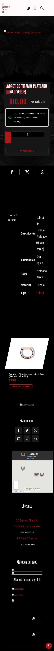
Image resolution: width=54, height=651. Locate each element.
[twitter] (35, 430)
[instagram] (18, 438)
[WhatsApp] (42, 172)
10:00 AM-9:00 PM (27, 544)
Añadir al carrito (28, 151)
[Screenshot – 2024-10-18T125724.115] (40, 634)
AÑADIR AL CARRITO (20, 386)
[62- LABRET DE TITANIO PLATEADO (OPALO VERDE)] (27, 32)
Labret (40, 292)
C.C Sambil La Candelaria (27, 526)
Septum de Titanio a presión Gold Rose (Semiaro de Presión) (26, 375)
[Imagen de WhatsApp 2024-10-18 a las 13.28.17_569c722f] (40, 618)
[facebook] (18, 430)
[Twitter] (27, 172)
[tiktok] (27, 430)
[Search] (42, 8)
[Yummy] (27, 600)
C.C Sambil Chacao (27, 538)
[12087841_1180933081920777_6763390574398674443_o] (17, 595)
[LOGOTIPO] (6, 4)
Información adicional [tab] (12, 217)
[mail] (35, 438)
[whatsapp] (27, 438)
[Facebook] (11, 172)
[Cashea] (18, 588)
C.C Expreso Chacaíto (27, 520)
